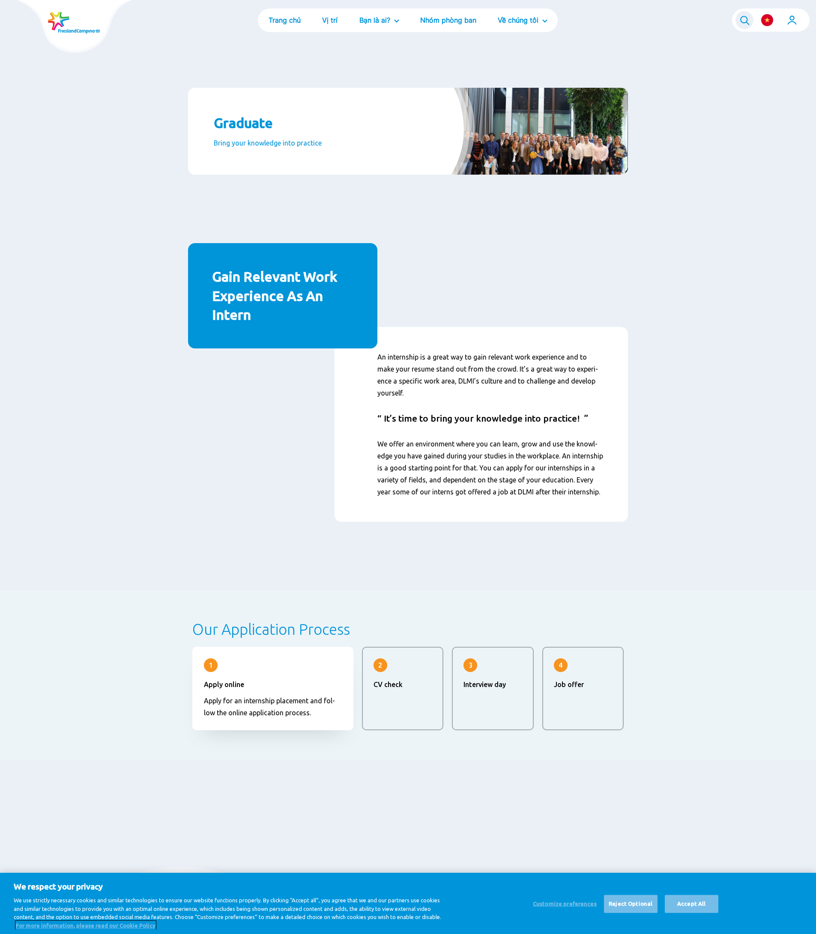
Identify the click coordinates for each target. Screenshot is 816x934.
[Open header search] (744, 20)
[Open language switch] (767, 20)
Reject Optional (630, 904)
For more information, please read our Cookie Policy (85, 925)
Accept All (691, 904)
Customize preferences (565, 904)
